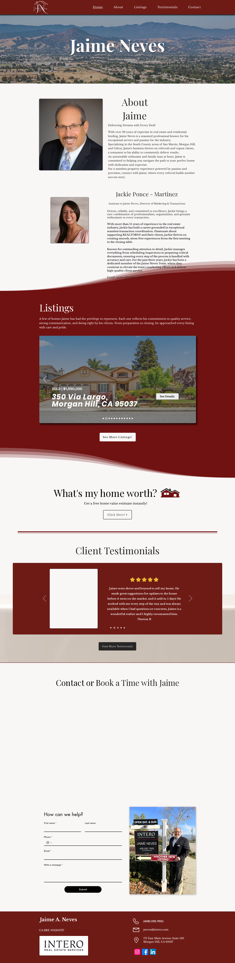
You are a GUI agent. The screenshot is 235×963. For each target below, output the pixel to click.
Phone (48, 837)
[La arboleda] (106, 418)
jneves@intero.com (155, 929)
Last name (90, 823)
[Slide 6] (124, 418)
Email (47, 851)
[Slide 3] (127, 418)
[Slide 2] (122, 418)
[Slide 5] (132, 418)
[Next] (190, 379)
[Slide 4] (129, 418)
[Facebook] (145, 952)
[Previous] (45, 379)
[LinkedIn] (153, 952)
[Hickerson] (109, 418)
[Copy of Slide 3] (110, 627)
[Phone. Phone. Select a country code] (49, 843)
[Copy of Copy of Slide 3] (114, 627)
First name (50, 823)
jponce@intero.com (129, 277)
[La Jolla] (111, 418)
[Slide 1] (119, 418)
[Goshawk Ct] (117, 418)
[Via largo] (103, 418)
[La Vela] (114, 418)
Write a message (53, 865)
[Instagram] (137, 952)
